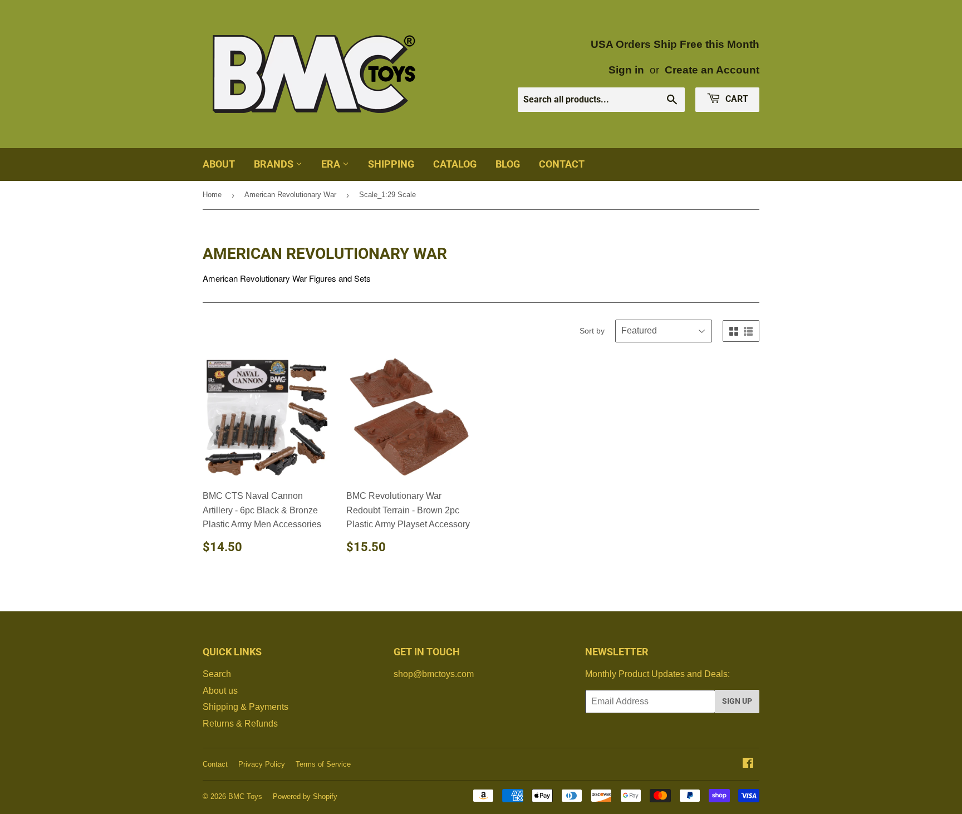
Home (212, 194)
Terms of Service (323, 764)
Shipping (391, 164)
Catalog (455, 164)
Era (331, 164)
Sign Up (737, 701)
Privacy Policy (261, 764)
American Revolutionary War (290, 194)
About (219, 164)
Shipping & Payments (245, 707)
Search (217, 674)
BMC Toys (245, 796)
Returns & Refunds (240, 723)
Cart (735, 99)
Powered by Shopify (305, 796)
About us (220, 690)
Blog (507, 164)
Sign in (626, 70)
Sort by (592, 330)
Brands (275, 164)
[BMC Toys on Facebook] (748, 764)
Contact (562, 164)
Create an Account (712, 70)
